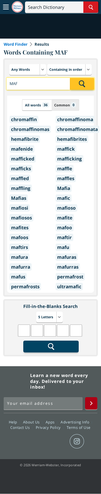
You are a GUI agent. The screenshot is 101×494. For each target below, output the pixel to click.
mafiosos (21, 218)
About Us (32, 422)
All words (36, 104)
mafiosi (19, 208)
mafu (63, 247)
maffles (65, 178)
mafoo (64, 227)
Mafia (63, 188)
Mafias (18, 198)
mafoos (19, 237)
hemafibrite (24, 139)
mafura (19, 257)
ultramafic (69, 286)
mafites (19, 227)
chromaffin (24, 119)
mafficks (21, 168)
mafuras (66, 257)
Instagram (77, 441)
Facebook (24, 441)
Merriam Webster (16, 381)
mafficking (69, 159)
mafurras (67, 267)
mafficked (22, 159)
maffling (20, 188)
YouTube (59, 441)
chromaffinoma (75, 119)
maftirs (19, 247)
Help (13, 422)
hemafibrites (72, 139)
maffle (64, 168)
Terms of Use (78, 427)
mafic (63, 198)
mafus (18, 277)
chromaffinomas (30, 129)
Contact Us (20, 427)
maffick (66, 149)
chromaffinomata (77, 129)
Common (64, 104)
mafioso (66, 208)
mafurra (20, 267)
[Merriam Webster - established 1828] (17, 7)
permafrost (70, 277)
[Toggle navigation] (6, 7)
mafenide (22, 149)
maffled (20, 178)
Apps (51, 422)
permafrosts (25, 286)
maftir (64, 237)
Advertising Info (75, 422)
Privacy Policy (49, 427)
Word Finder (15, 44)
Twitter (41, 441)
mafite (64, 218)
